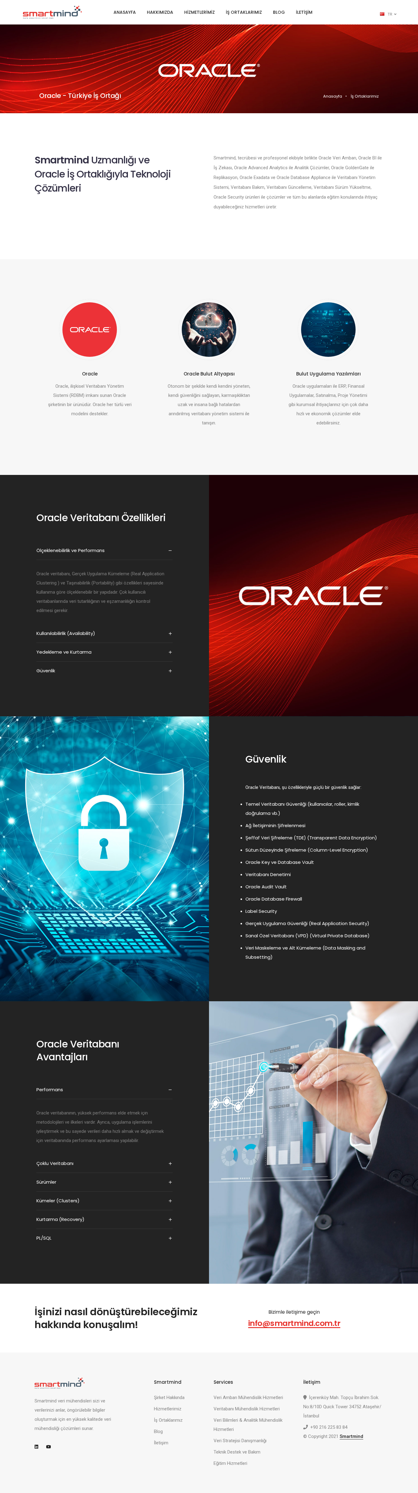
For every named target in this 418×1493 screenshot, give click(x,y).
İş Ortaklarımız (168, 1420)
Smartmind (351, 1436)
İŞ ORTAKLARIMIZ (244, 12)
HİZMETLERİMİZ (199, 12)
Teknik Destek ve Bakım (237, 1452)
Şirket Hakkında (169, 1397)
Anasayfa (332, 96)
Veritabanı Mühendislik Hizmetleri (247, 1409)
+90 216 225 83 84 (328, 1427)
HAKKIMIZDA (160, 12)
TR (390, 14)
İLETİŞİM (304, 12)
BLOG (279, 12)
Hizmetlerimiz (167, 1409)
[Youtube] (50, 1446)
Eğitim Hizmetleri (230, 1463)
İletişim (161, 1443)
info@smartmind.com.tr (294, 1323)
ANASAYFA (125, 12)
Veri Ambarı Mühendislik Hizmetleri (248, 1397)
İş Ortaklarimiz (365, 96)
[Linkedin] (39, 1446)
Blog (158, 1431)
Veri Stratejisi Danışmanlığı (240, 1440)
